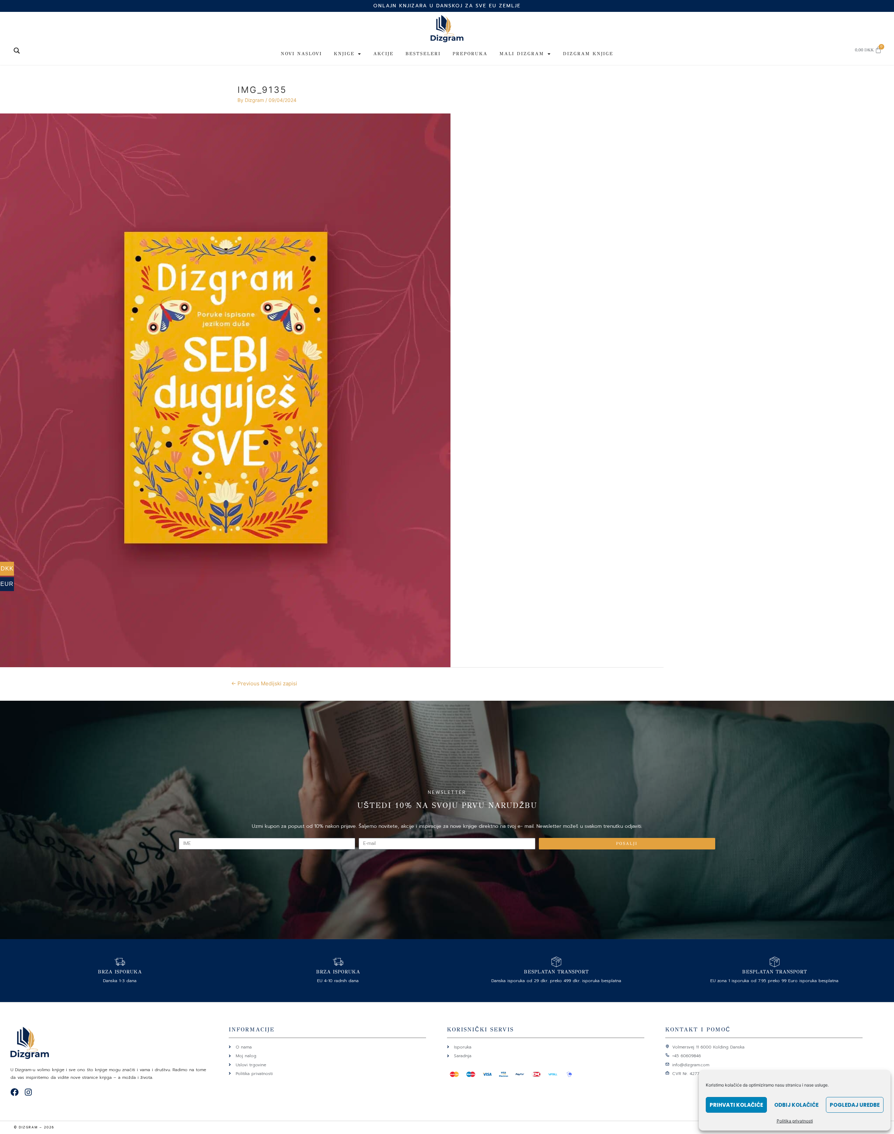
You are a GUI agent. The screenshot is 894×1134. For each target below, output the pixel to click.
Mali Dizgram (521, 54)
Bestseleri (423, 54)
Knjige (344, 54)
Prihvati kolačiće (736, 1105)
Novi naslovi (301, 54)
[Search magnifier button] (17, 51)
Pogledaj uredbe (855, 1105)
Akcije (383, 54)
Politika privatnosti (795, 1121)
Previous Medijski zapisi (264, 683)
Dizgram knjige (588, 54)
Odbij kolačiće (796, 1105)
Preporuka (470, 54)
